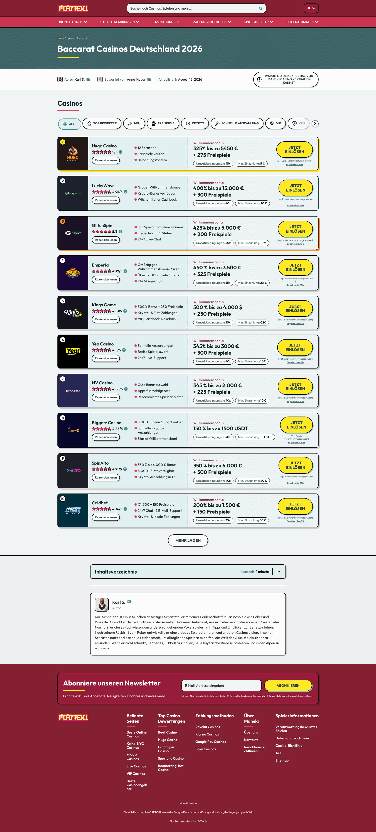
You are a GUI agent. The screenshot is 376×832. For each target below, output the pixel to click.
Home (60, 38)
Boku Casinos (205, 749)
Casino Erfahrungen (117, 22)
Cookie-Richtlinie (288, 745)
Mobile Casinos (133, 757)
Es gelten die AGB (294, 164)
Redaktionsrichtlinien (254, 749)
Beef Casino (167, 732)
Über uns (251, 732)
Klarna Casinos (207, 734)
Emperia (100, 265)
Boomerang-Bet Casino (170, 768)
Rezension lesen (106, 160)
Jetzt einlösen (294, 149)
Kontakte (251, 739)
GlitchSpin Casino (166, 749)
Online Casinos (69, 22)
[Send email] (129, 602)
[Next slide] (315, 123)
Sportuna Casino (171, 758)
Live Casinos (136, 766)
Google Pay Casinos (210, 741)
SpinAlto (100, 463)
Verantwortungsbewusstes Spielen (296, 729)
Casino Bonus (164, 22)
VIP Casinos (136, 773)
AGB (278, 753)
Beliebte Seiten (135, 718)
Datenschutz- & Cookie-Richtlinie (269, 696)
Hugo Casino (104, 145)
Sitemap (282, 760)
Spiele (70, 38)
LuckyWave (103, 185)
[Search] (260, 8)
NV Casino (102, 382)
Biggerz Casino (106, 422)
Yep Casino (103, 344)
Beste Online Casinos (137, 734)
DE (308, 8)
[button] (188, 571)
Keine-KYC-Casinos (136, 745)
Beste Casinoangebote (137, 785)
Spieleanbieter (256, 22)
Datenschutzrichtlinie (292, 738)
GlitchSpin (102, 225)
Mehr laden (188, 540)
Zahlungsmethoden (210, 22)
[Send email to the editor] (88, 79)
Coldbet (100, 502)
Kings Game (104, 304)
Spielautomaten (300, 22)
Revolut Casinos (207, 727)
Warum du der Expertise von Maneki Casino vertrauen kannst (289, 79)
